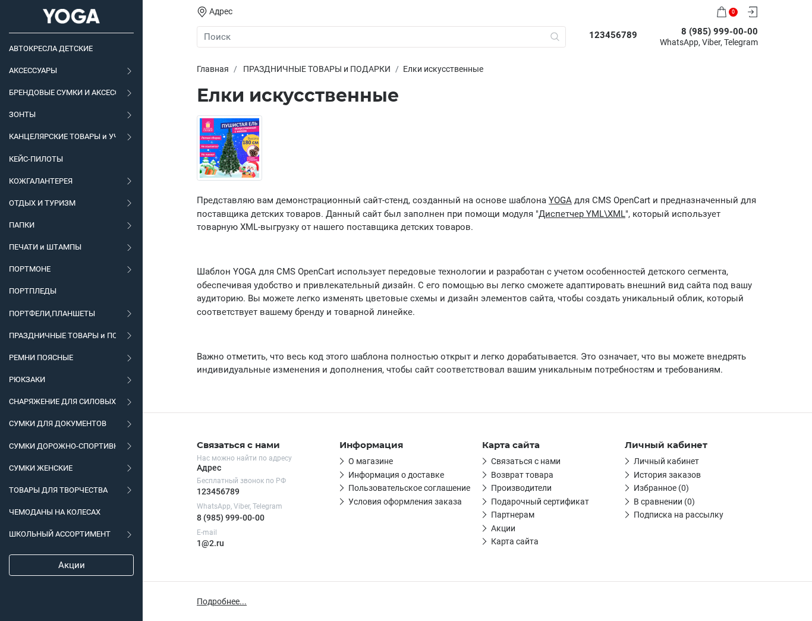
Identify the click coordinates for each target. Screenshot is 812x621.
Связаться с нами (526, 461)
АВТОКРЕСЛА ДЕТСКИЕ (51, 48)
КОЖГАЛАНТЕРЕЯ (41, 180)
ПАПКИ (21, 224)
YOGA (560, 200)
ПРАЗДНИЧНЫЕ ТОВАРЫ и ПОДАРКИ (62, 335)
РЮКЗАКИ (27, 379)
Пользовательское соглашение (409, 488)
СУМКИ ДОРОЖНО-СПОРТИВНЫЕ (62, 446)
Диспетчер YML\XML (582, 214)
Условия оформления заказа (405, 501)
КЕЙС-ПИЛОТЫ (36, 159)
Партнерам (512, 514)
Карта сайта (515, 541)
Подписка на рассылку (678, 514)
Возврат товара (522, 475)
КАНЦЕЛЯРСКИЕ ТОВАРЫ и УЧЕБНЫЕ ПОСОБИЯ (62, 136)
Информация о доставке (396, 475)
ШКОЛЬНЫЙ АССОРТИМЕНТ (60, 533)
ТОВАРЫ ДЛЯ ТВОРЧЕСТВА (58, 490)
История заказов (667, 475)
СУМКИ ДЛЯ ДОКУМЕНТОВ (57, 423)
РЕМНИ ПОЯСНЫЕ (41, 357)
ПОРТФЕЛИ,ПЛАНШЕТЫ (52, 313)
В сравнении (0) (664, 501)
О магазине (370, 461)
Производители (521, 488)
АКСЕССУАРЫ (33, 70)
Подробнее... (222, 601)
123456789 (218, 491)
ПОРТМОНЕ (30, 268)
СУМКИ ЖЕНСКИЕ (41, 468)
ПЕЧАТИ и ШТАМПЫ (45, 246)
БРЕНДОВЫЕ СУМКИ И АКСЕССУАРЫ (62, 92)
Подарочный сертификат (540, 501)
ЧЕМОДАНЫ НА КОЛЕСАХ (54, 511)
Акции (71, 565)
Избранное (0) (661, 488)
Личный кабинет (666, 461)
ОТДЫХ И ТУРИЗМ (42, 202)
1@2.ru (210, 543)
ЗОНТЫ (22, 114)
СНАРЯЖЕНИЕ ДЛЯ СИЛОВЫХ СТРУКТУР (62, 401)
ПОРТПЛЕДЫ (32, 290)
